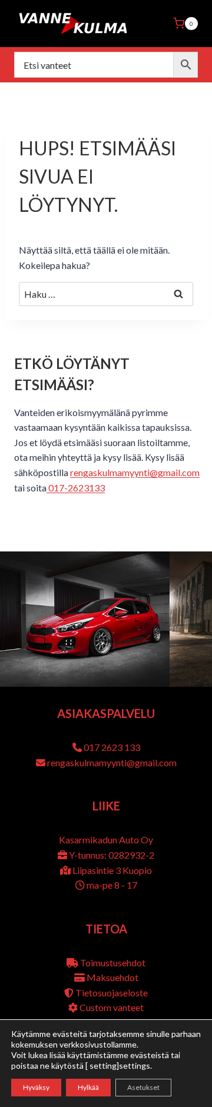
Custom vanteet (112, 1007)
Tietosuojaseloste (111, 992)
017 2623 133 (112, 747)
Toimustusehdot (112, 962)
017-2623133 (76, 487)
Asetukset (143, 1087)
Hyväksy (36, 1087)
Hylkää (88, 1087)
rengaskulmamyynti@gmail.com (135, 472)
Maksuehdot (112, 977)
